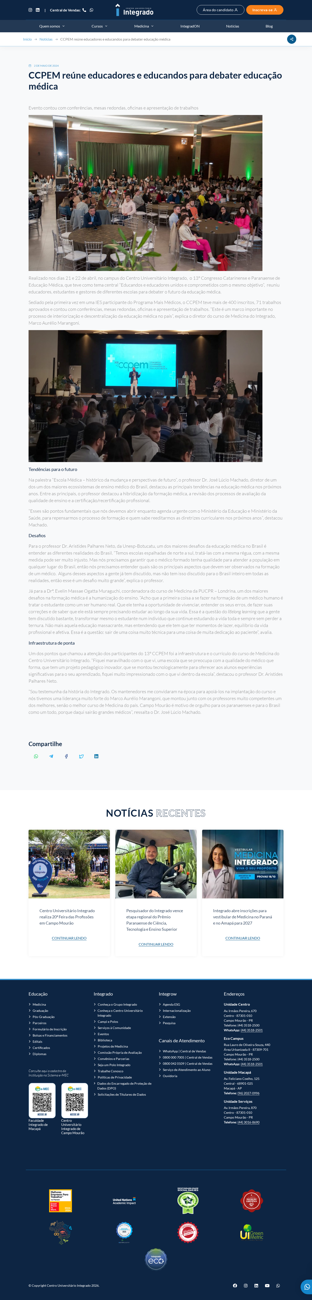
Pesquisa (169, 1023)
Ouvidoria (170, 1076)
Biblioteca (105, 1040)
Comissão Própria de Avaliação (120, 1052)
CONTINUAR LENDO (69, 938)
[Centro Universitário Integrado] (134, 10)
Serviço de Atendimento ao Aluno (186, 1070)
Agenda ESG (171, 1004)
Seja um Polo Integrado (114, 1065)
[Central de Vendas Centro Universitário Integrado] (84, 9)
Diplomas (39, 1054)
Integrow (168, 993)
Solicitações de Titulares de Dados (122, 1094)
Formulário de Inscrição (50, 1029)
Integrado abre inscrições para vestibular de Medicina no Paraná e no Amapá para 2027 (242, 916)
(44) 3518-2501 (252, 1030)
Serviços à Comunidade (114, 1028)
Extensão (169, 1017)
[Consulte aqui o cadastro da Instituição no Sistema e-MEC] (42, 1098)
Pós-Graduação (44, 1017)
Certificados (41, 1048)
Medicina (39, 1004)
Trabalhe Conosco (110, 1071)
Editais (37, 1041)
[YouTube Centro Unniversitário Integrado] (267, 1285)
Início (27, 39)
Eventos (103, 1034)
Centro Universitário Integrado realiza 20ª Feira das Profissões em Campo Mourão (67, 916)
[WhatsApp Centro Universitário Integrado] (91, 9)
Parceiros (39, 1023)
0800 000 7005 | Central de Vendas (187, 1057)
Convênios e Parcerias (113, 1059)
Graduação (40, 1011)
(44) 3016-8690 (248, 1122)
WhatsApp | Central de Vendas (184, 1051)
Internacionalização (177, 1011)
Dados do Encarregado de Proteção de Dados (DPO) (124, 1085)
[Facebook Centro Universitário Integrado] (237, 1285)
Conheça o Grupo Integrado (117, 1004)
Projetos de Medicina (113, 1046)
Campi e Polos (108, 1022)
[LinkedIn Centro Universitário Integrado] (37, 9)
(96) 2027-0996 (248, 1093)
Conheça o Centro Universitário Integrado (120, 1013)
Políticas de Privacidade (115, 1077)
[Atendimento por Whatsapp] (306, 1287)
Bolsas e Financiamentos (50, 1035)
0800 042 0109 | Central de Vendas (187, 1063)
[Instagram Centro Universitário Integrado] (31, 9)
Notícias (46, 39)
